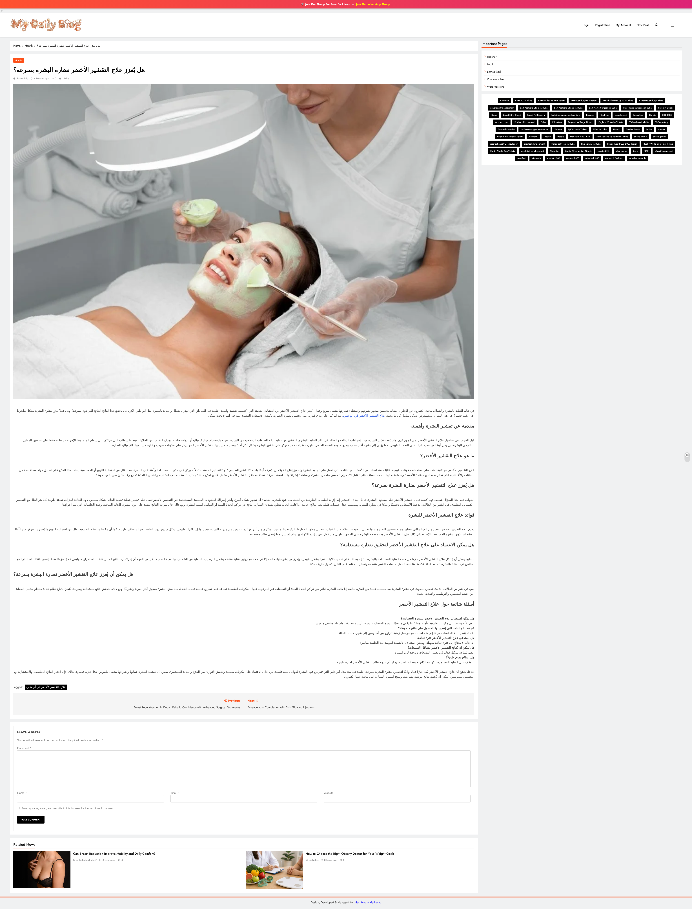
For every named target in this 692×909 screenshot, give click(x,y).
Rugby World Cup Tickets (502, 151)
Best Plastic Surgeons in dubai (637, 107)
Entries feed (494, 72)
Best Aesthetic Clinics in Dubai (568, 107)
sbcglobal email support (532, 151)
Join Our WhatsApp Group (373, 4)
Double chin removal (524, 122)
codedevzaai (621, 115)
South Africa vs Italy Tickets (578, 151)
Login (585, 25)
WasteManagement (664, 151)
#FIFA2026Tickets (523, 100)
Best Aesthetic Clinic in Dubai (534, 107)
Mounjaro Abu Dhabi (580, 136)
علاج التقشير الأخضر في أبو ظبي (364, 415)
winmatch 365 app (614, 158)
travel (635, 151)
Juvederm (533, 136)
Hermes (661, 129)
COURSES (667, 115)
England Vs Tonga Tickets (580, 122)
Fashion (558, 129)
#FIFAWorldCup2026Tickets (551, 100)
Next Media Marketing (368, 902)
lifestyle (560, 136)
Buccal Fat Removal (536, 115)
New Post (642, 25)
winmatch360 (553, 158)
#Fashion (504, 100)
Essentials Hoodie (506, 129)
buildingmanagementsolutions (565, 115)
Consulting (638, 115)
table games (621, 151)
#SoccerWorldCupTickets (651, 100)
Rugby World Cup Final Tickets (658, 143)
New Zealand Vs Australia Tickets (612, 136)
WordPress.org (495, 87)
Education (557, 122)
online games (659, 136)
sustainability (604, 151)
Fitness (616, 129)
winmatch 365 (592, 158)
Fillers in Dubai (600, 129)
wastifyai (521, 158)
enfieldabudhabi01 (86, 860)
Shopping (554, 151)
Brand (494, 115)
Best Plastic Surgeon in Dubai (603, 107)
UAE (646, 151)
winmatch (536, 158)
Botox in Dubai (665, 107)
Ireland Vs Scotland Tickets (510, 136)
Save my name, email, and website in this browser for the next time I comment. (67, 808)
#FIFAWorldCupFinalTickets (583, 100)
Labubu (547, 136)
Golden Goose (633, 129)
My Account (623, 25)
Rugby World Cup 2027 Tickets (622, 143)
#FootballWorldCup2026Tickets (618, 100)
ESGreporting (661, 122)
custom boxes (501, 122)
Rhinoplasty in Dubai (591, 143)
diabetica (314, 860)
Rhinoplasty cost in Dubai (563, 143)
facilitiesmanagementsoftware (534, 129)
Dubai (543, 122)
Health (19, 60)
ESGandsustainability (639, 122)
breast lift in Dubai (512, 115)
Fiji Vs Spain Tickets (577, 129)
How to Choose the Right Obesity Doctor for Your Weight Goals (350, 853)
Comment (24, 748)
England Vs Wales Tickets (610, 122)
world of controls (637, 158)
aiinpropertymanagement (502, 107)
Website (328, 793)
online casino (640, 136)
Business (590, 115)
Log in (490, 64)
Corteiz (652, 115)
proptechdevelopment (534, 143)
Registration (602, 25)
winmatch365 (572, 158)
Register (491, 57)
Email (175, 793)
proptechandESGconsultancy (504, 143)
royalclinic (22, 78)
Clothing (604, 115)
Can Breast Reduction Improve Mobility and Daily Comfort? (114, 853)
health (649, 129)
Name (22, 793)
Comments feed (496, 79)
